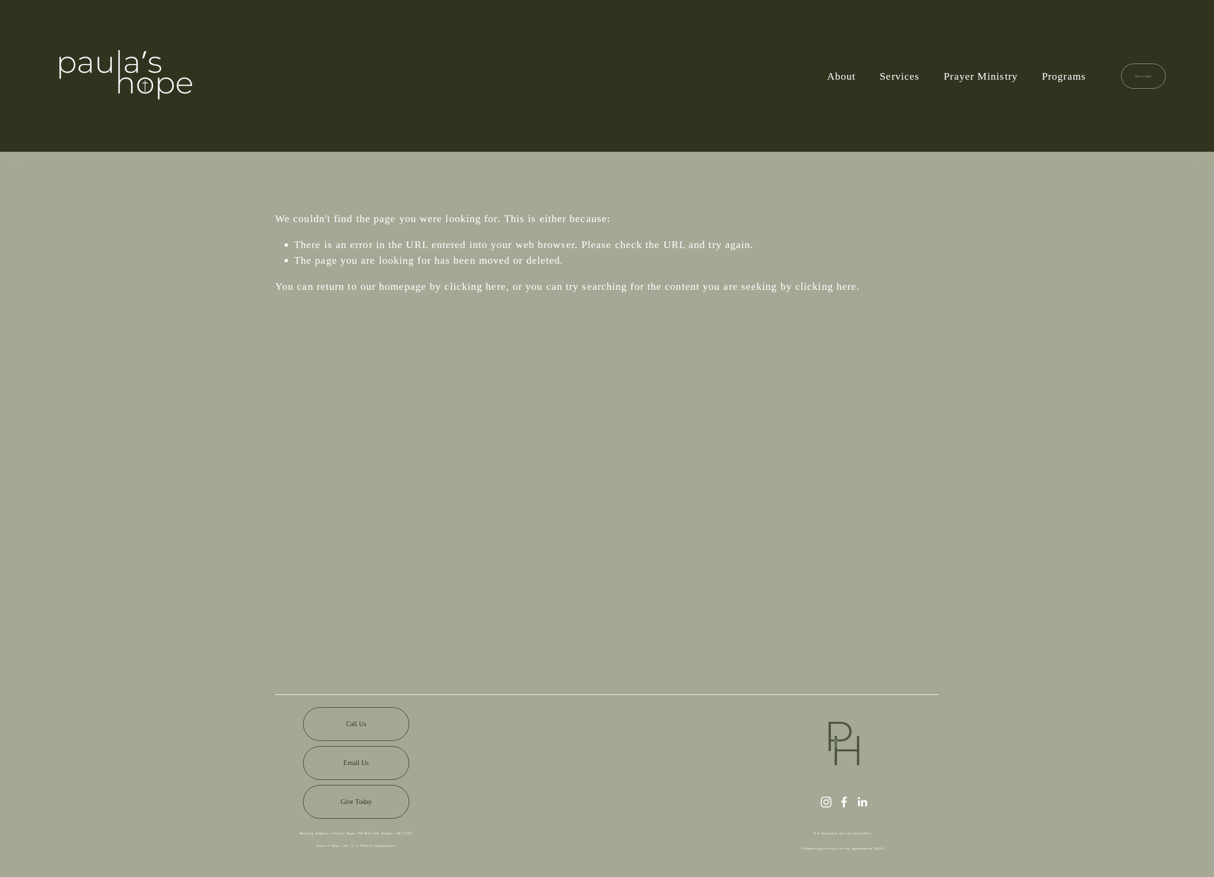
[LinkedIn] (862, 802)
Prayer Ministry (981, 76)
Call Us (356, 724)
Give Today (1143, 76)
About (841, 76)
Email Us (355, 762)
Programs (1064, 76)
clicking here (475, 286)
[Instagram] (826, 802)
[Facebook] (844, 802)
